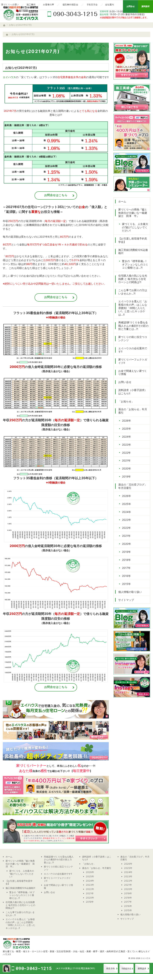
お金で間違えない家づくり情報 (132, 372)
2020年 (126, 468)
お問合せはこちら (56, 195)
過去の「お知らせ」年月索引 (132, 411)
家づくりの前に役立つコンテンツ (132, 338)
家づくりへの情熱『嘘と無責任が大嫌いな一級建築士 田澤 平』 (132, 213)
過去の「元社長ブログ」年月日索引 (132, 486)
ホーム (122, 201)
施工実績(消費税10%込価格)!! (133, 251)
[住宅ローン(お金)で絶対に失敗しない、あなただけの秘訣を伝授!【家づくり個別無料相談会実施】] (70, 5)
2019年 (126, 476)
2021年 (126, 460)
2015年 (126, 583)
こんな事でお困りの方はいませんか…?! (132, 292)
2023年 (126, 444)
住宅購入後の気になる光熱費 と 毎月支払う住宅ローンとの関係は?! (132, 279)
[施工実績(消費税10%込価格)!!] (30, 5)
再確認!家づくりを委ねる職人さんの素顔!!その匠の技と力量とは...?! (133, 325)
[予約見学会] (92, 5)
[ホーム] (7, 34)
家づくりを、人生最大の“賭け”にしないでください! (135, 227)
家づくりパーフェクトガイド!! (132, 361)
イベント (126, 968)
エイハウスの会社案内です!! (132, 350)
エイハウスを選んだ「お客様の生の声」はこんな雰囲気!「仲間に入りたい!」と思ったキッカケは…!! (132, 308)
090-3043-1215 (98, 14)
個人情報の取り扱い (130, 591)
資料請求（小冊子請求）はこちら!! (132, 391)
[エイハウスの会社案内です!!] (110, 5)
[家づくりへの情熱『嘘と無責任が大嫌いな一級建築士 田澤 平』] (10, 5)
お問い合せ (124, 382)
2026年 (126, 420)
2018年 (126, 559)
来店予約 (111, 968)
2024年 (126, 436)
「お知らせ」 (126, 401)
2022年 (126, 452)
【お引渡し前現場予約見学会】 (132, 240)
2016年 (126, 575)
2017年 (126, 567)
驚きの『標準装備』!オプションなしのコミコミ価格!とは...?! (135, 264)
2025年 (126, 428)
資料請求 (142, 968)
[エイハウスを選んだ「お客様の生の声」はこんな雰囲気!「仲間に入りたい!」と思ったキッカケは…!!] (48, 5)
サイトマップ (126, 599)
